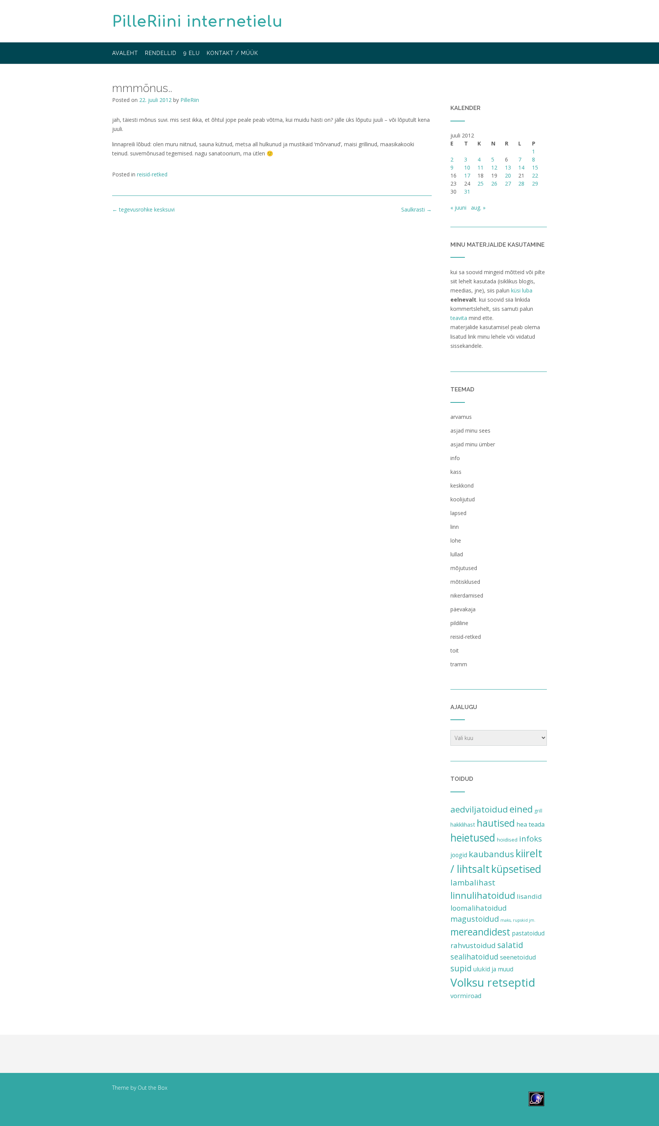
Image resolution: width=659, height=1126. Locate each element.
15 (535, 167)
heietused (472, 838)
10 (467, 167)
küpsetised (516, 869)
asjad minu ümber (472, 444)
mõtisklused (465, 581)
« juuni (458, 207)
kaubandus (491, 854)
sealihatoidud (474, 957)
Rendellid (161, 53)
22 (535, 175)
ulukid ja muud (493, 969)
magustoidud (474, 919)
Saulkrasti (416, 209)
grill (538, 811)
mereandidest (480, 932)
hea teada (530, 824)
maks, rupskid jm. (517, 920)
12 (494, 167)
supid (461, 968)
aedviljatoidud (479, 809)
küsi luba (521, 290)
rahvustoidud (473, 945)
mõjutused (463, 568)
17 (467, 175)
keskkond (462, 485)
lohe (455, 540)
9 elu (191, 53)
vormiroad (465, 996)
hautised (496, 822)
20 (508, 175)
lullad (456, 554)
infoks (530, 838)
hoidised (507, 839)
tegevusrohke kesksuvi (143, 209)
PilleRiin (189, 99)
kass (455, 471)
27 (508, 183)
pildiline (459, 623)
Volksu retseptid (492, 982)
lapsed (458, 513)
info (455, 458)
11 (480, 167)
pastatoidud (528, 933)
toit (454, 650)
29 (535, 183)
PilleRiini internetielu (197, 21)
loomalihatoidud (478, 908)
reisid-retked (152, 174)
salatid (510, 944)
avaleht (125, 53)
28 (521, 183)
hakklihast (462, 824)
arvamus (461, 416)
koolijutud (462, 499)
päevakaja (463, 609)
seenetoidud (518, 957)
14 (521, 167)
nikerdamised (466, 595)
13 (508, 167)
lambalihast (472, 882)
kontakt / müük (232, 53)
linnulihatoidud (482, 895)
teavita (458, 317)
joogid (458, 855)
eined (521, 809)
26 (494, 183)
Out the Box (152, 1087)
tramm (458, 664)
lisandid (529, 896)
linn (454, 526)
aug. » (478, 207)
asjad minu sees (470, 430)
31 (467, 191)
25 (480, 183)
